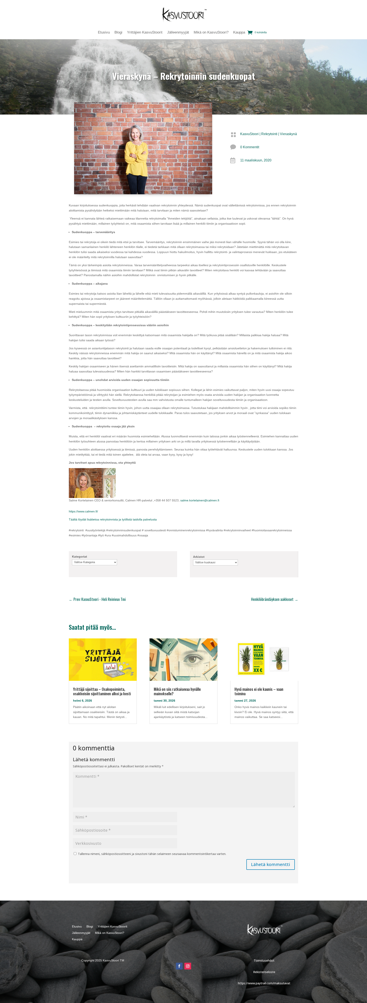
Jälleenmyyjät (178, 32)
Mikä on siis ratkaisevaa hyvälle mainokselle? (177, 691)
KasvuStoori (249, 134)
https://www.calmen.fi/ (83, 511)
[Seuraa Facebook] (179, 966)
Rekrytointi (269, 134)
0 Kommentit (249, 147)
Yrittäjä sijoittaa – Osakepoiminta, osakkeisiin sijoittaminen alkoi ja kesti (102, 691)
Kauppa (239, 32)
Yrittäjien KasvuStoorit (144, 32)
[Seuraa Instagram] (187, 966)
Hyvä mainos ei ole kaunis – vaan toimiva (258, 691)
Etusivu (104, 32)
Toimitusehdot (264, 960)
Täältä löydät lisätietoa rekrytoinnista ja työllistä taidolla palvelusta (113, 519)
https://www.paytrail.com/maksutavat (264, 983)
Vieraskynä (288, 134)
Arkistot (199, 556)
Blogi (118, 32)
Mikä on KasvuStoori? (211, 32)
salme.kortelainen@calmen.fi (199, 500)
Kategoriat (79, 556)
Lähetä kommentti (270, 864)
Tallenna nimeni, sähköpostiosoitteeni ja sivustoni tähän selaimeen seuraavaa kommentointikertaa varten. (152, 854)
